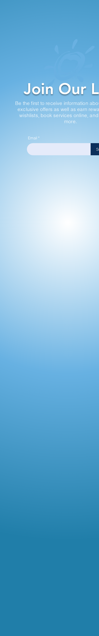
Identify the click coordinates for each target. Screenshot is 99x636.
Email (32, 138)
